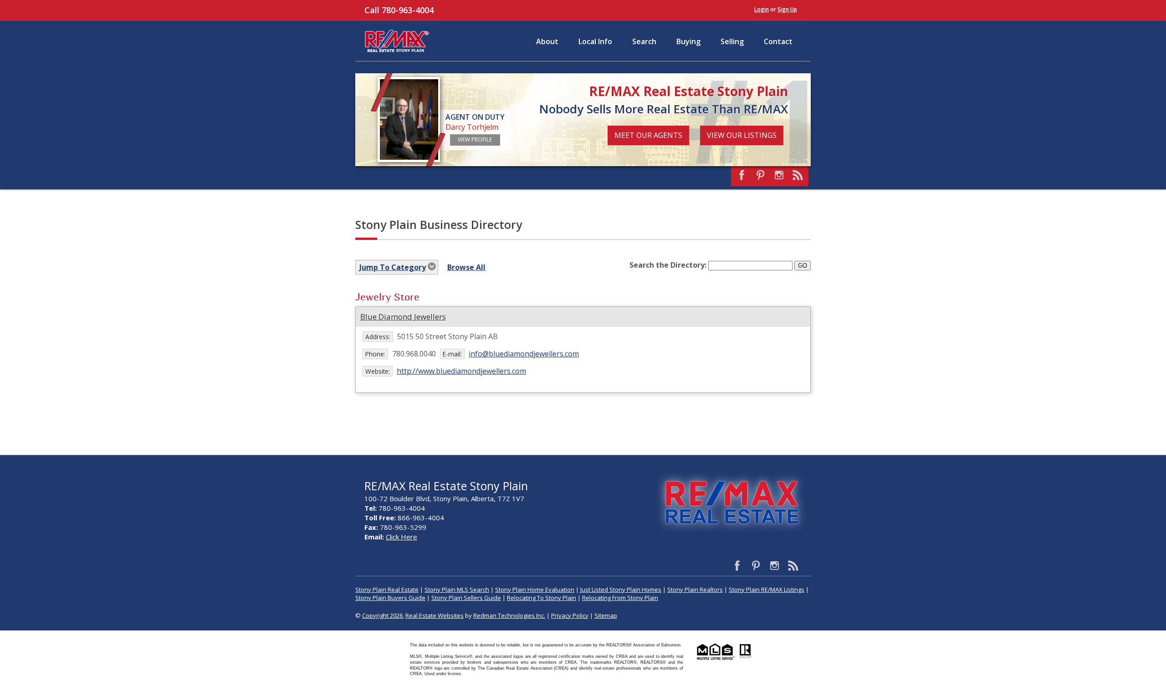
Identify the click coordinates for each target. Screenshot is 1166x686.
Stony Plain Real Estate (387, 589)
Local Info (595, 41)
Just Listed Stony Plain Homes (620, 589)
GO (802, 265)
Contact (778, 41)
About (547, 41)
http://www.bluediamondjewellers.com (461, 371)
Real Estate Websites (434, 615)
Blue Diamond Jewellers (403, 316)
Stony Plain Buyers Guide (390, 598)
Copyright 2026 (382, 615)
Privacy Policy (569, 615)
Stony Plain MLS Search (456, 589)
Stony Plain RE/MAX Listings (766, 589)
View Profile (475, 139)
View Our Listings (742, 135)
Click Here (401, 536)
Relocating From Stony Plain (620, 598)
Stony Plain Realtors (695, 589)
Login (761, 9)
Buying (688, 41)
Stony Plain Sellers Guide (466, 598)
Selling (732, 41)
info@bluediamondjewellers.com (524, 354)
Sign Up (787, 9)
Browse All (466, 267)
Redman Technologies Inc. (509, 615)
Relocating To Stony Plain (541, 598)
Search (644, 41)
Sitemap (605, 615)
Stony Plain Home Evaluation (534, 589)
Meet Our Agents (648, 135)
